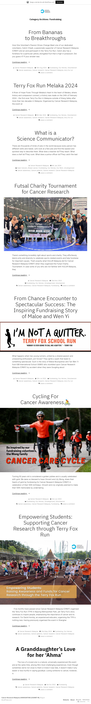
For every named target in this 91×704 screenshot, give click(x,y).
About (72, 700)
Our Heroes (63, 68)
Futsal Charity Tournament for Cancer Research (45, 188)
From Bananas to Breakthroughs (45, 35)
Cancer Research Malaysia (24, 68)
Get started (60, 2)
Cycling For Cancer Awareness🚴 (45, 399)
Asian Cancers (22, 168)
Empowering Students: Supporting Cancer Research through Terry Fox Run (45, 525)
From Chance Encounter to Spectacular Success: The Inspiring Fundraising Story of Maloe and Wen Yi (45, 307)
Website (66, 700)
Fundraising (54, 68)
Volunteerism (72, 68)
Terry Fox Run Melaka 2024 (45, 85)
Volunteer (86, 700)
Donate (78, 700)
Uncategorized (69, 168)
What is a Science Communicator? (45, 135)
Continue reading (19, 62)
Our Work (60, 168)
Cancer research (38, 70)
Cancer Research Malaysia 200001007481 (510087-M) (20, 698)
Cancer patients (36, 170)
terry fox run (68, 70)
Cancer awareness (24, 70)
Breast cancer (33, 168)
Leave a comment (46, 73)
